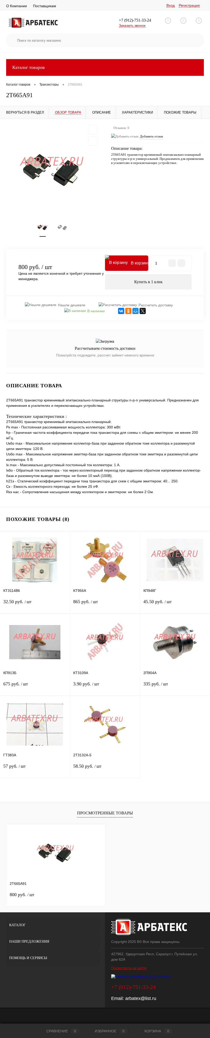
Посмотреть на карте (128, 968)
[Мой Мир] (135, 311)
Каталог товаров (28, 67)
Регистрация (189, 5)
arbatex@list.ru (140, 998)
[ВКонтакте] (121, 311)
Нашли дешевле (71, 305)
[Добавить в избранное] (92, 129)
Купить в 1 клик (148, 282)
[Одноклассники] (128, 311)
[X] (143, 311)
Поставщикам (44, 6)
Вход (170, 5)
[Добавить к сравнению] (92, 141)
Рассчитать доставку (156, 305)
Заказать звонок (132, 25)
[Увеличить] (52, 169)
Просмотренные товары (105, 813)
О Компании (16, 6)
